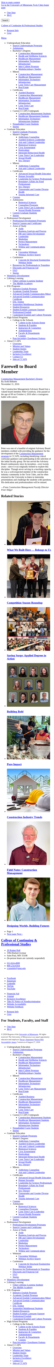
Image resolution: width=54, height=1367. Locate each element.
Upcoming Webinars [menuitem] (27, 252)
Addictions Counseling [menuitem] (28, 137)
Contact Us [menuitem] (18, 356)
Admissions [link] (18, 200)
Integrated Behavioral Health (31, 1157)
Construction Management (30, 1057)
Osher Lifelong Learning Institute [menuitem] (28, 281)
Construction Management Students (34, 1117)
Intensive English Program (25, 1292)
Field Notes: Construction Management (22, 871)
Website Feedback (15, 1006)
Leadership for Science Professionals (35, 1183)
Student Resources (21, 1311)
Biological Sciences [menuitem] (27, 145)
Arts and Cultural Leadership (31, 1146)
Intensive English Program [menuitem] (25, 288)
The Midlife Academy (23, 1287)
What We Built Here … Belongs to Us (29, 549)
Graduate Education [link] (16, 129)
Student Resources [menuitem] (21, 307)
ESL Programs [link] (13, 286)
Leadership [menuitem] (23, 236)
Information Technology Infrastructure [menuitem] (29, 62)
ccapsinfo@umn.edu (16, 968)
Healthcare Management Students (33, 1120)
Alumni (10, 996)
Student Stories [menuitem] (19, 349)
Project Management (27, 1245)
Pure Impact (14, 764)
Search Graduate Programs (25, 1136)
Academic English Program (25, 1295)
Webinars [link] (17, 249)
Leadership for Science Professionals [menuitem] (35, 179)
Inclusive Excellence (16, 999)
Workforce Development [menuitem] (18, 275)
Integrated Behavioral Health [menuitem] (31, 153)
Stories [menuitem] (16, 126)
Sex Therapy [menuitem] (24, 160)
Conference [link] (18, 257)
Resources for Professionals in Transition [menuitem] (31, 265)
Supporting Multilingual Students (28, 1308)
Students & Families (27, 1329)
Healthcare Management (29, 1062)
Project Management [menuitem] (27, 241)
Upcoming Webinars (27, 1256)
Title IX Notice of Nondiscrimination (23, 1001)
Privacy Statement (27, 1039)
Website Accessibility (16, 1004)
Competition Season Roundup (25, 602)
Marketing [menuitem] (23, 239)
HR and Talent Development (31, 1238)
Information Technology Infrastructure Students (29, 1124)
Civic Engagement (26, 1151)
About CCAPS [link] (14, 341)
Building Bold (15, 711)
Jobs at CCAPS (20, 1363)
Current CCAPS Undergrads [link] (26, 111)
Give (9, 33)
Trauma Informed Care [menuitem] (28, 194)
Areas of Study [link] (19, 226)
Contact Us (18, 1360)
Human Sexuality (26, 1180)
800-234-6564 (13, 965)
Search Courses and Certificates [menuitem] (27, 223)
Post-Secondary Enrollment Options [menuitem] (29, 338)
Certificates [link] (18, 90)
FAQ (15, 1274)
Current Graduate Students (25, 1217)
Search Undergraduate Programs (27, 1049)
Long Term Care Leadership (31, 1159)
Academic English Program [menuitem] (25, 291)
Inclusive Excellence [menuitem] (22, 354)
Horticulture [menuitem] (23, 150)
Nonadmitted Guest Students (26, 1128)
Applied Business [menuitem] (26, 92)
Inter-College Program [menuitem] (28, 66)
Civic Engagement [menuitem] (26, 147)
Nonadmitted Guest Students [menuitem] (26, 124)
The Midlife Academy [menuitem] (23, 283)
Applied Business (26, 1096)
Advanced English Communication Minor (32, 1298)
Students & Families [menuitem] (27, 325)
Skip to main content (10, 2)
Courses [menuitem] (16, 197)
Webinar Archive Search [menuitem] (29, 254)
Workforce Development (18, 1279)
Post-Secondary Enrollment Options (29, 1342)
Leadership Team (20, 1355)
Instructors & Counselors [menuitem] (29, 328)
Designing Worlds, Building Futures (28, 925)
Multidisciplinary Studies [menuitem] (29, 69)
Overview (17, 1347)
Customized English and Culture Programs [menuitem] (32, 315)
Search (5, 20)
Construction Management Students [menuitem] (34, 113)
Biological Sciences (27, 1149)
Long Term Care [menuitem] (26, 105)
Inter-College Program (28, 1070)
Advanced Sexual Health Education (34, 1177)
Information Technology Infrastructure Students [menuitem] (29, 120)
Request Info (13, 30)
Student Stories (19, 1353)
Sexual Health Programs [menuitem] (29, 210)
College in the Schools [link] (23, 320)
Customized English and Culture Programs (32, 1319)
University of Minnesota (28, 1034)
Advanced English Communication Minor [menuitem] (32, 294)
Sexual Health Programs (29, 1214)
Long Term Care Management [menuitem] (32, 85)
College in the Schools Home (31, 1326)
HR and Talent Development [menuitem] (31, 234)
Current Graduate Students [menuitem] (25, 213)
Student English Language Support (28, 1313)
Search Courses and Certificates (27, 1227)
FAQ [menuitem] (15, 270)
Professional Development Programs (29, 1224)
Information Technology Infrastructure (29, 1066)
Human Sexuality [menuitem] (26, 176)
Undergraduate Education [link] (18, 43)
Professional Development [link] (19, 218)
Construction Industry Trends (24, 817)
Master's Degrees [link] (20, 134)
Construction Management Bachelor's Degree (21, 379)
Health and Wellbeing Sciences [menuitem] (32, 56)
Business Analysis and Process (32, 1235)
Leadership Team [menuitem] (20, 351)
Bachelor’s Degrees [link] (22, 51)
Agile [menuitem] (20, 228)
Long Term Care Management (32, 1089)
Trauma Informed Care (28, 1198)
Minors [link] (16, 71)
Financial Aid (13, 993)
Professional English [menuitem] (22, 312)
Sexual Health (24, 1162)
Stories (16, 1130)
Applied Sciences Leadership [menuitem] (31, 139)
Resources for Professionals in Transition (31, 1269)
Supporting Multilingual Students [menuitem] (28, 304)
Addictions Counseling (28, 1141)
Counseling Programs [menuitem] (28, 205)
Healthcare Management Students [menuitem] (33, 116)
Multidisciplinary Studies (29, 1073)
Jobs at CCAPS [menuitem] (20, 359)
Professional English (22, 1316)
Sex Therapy (24, 1164)
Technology (23, 1248)
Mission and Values (21, 1350)
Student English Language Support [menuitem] (28, 309)
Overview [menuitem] (17, 343)
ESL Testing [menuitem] (18, 302)
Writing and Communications (31, 1251)
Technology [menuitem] (23, 244)
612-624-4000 (13, 963)
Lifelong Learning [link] (15, 278)
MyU (9, 15)
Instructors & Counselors (29, 1332)
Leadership (23, 1240)
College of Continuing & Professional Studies (22, 25)
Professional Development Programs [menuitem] (29, 220)
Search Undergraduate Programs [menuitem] (27, 45)
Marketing (23, 1243)
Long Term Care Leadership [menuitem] (31, 155)
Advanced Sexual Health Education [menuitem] (34, 173)
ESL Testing (18, 1306)
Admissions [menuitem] (18, 48)
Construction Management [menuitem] (30, 53)
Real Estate (23, 1091)
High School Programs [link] (17, 317)
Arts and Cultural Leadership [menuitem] (31, 142)
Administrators (25, 1334)
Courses (16, 1201)
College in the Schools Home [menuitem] (31, 322)
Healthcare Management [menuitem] (29, 58)
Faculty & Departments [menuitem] (29, 333)
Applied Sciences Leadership (31, 1143)
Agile (20, 1232)
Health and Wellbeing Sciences (32, 1060)
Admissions (18, 1052)
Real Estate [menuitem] (23, 87)
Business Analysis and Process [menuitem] (32, 231)
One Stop (11, 12)
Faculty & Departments (29, 1337)
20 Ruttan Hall (13, 950)
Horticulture (23, 1154)
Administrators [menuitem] (25, 330)
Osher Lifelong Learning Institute (28, 1285)
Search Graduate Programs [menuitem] (25, 132)
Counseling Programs (28, 1209)
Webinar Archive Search (29, 1258)
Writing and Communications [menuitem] (31, 247)
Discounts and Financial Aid (25, 1272)
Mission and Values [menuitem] (21, 346)
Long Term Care (26, 1109)
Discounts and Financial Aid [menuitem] (25, 268)
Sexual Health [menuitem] (24, 158)
